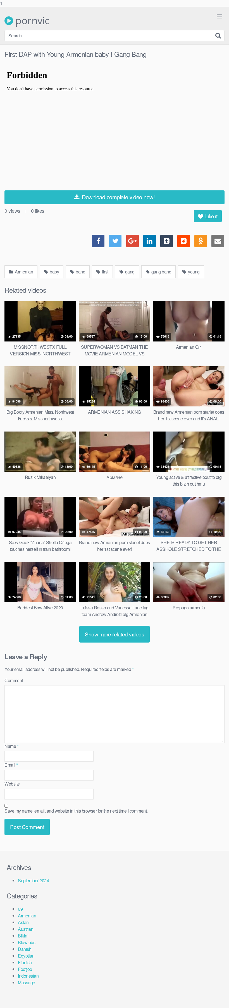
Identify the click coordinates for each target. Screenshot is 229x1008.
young (193, 271)
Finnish (25, 962)
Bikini (23, 935)
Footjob (25, 969)
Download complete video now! (117, 197)
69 (20, 909)
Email (11, 765)
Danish (24, 949)
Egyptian (26, 956)
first (104, 271)
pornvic (31, 21)
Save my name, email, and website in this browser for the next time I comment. (76, 811)
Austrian (25, 929)
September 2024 (33, 880)
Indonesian (28, 976)
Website (12, 784)
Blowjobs (26, 942)
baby (54, 271)
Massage (26, 982)
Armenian (23, 271)
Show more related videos (114, 634)
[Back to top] (213, 992)
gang (129, 271)
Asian (23, 922)
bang (80, 271)
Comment (13, 680)
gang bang (160, 271)
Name (11, 746)
